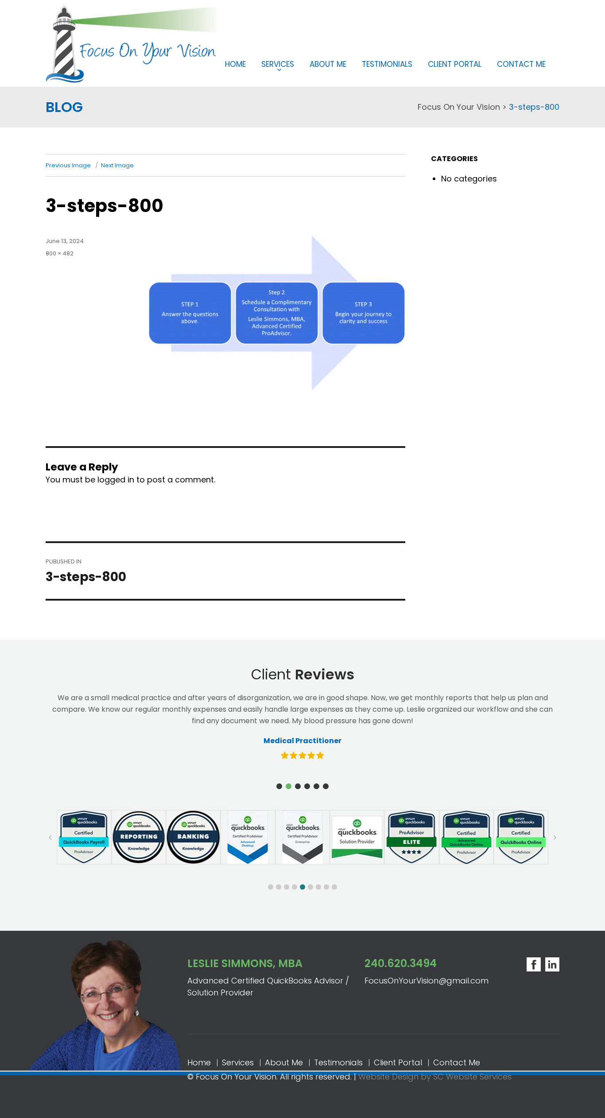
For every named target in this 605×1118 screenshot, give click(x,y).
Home (235, 64)
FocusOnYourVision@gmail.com (427, 980)
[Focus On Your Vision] (132, 42)
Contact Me (521, 64)
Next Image (117, 165)
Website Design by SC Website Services (435, 1076)
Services (277, 64)
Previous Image (68, 165)
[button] (279, 786)
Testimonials (387, 64)
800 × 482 (60, 253)
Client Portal (454, 64)
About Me (328, 64)
